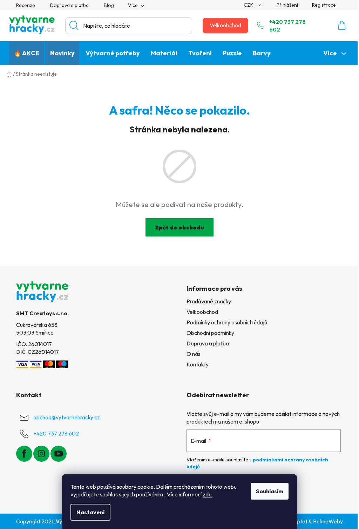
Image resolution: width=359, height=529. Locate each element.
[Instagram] (41, 454)
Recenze (25, 5)
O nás (194, 353)
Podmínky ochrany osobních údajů (227, 322)
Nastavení (90, 512)
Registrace (324, 5)
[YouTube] (58, 454)
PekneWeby (328, 521)
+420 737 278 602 (287, 25)
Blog (109, 5)
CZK (249, 5)
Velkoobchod (225, 25)
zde (207, 494)
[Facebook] (24, 454)
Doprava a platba (69, 5)
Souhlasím (269, 491)
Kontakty (198, 364)
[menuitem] (26, 53)
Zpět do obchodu (179, 227)
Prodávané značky (209, 301)
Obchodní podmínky (210, 332)
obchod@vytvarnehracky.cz (66, 417)
